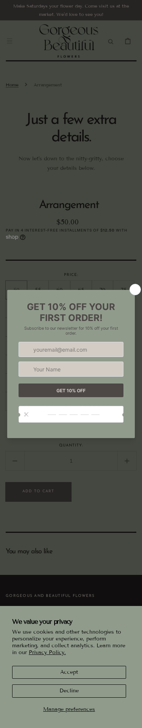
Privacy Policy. (47, 652)
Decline (69, 690)
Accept (69, 672)
